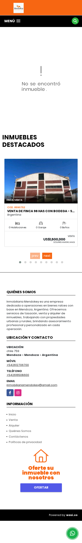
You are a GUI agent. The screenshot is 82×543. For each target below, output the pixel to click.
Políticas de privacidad (25, 442)
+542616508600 (18, 375)
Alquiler (14, 425)
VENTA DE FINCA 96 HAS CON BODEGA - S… (41, 211)
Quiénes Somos (20, 431)
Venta (13, 420)
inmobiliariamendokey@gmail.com (32, 385)
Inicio (12, 414)
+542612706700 (18, 365)
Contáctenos (18, 437)
